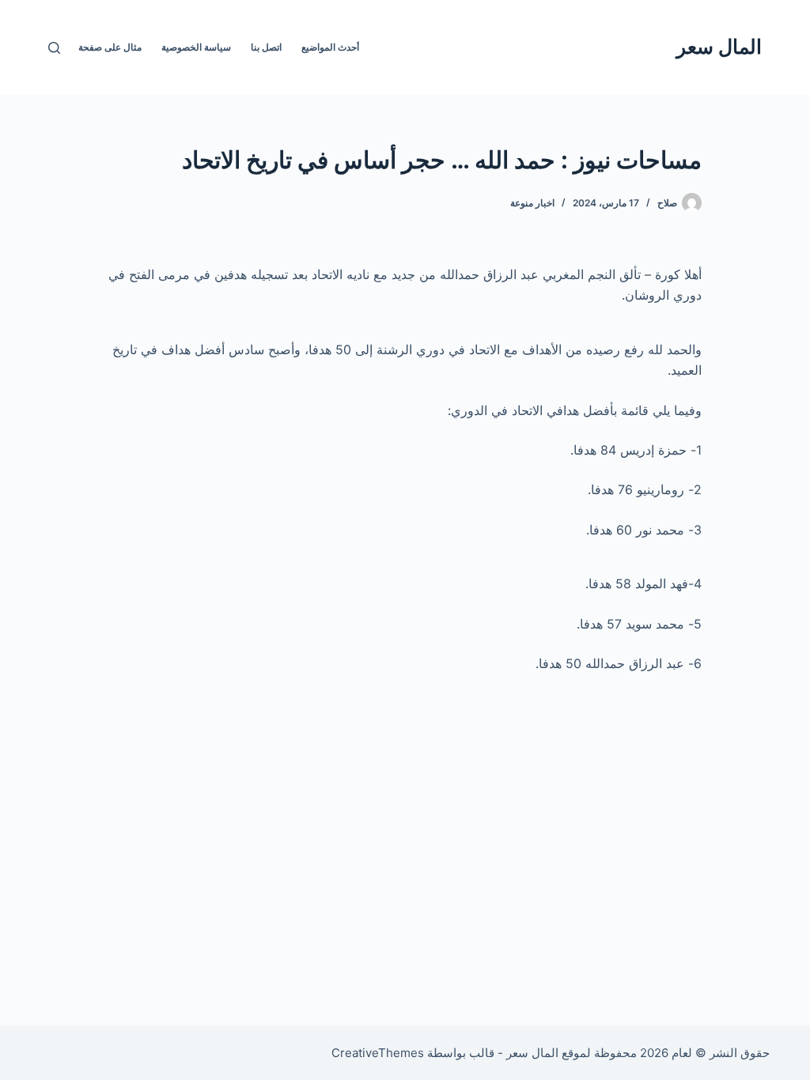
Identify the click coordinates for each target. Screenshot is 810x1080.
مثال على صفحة (110, 47)
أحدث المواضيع (330, 47)
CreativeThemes (377, 1052)
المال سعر (719, 47)
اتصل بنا (266, 47)
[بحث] (54, 48)
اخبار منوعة (532, 203)
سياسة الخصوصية (196, 47)
